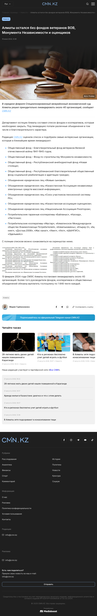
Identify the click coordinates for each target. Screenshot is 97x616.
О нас (4, 497)
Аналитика (7, 464)
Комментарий (8, 481)
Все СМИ (54, 370)
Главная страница (10, 12)
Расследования (9, 459)
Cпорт (5, 476)
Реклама (6, 503)
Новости (24, 12)
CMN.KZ (6, 111)
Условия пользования (12, 514)
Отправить (48, 584)
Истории (56, 459)
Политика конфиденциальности (16, 508)
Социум (56, 481)
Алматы (6, 298)
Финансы (6, 470)
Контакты (6, 519)
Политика (56, 464)
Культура (56, 476)
